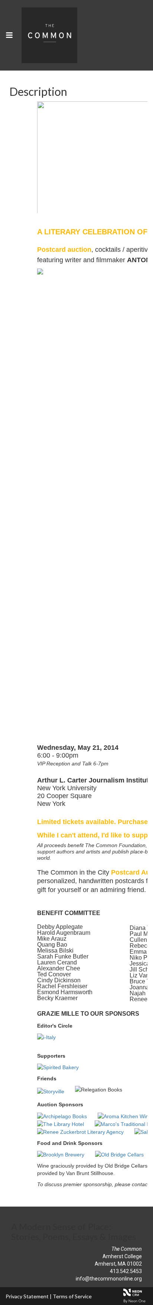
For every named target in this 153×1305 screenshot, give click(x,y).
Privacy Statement (27, 1296)
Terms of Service (72, 1296)
